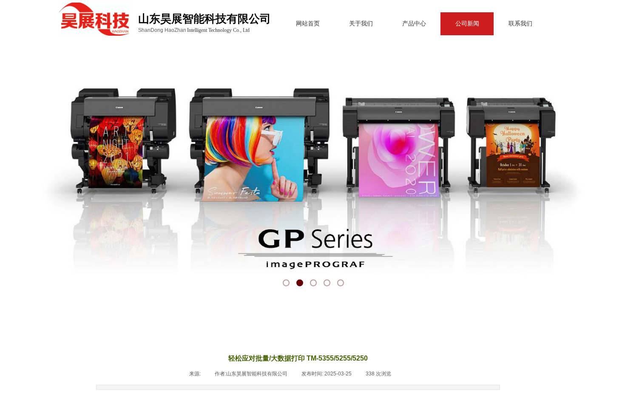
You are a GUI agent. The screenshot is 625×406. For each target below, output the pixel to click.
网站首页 (308, 23)
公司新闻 (467, 23)
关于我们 (361, 23)
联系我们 (520, 23)
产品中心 (414, 23)
